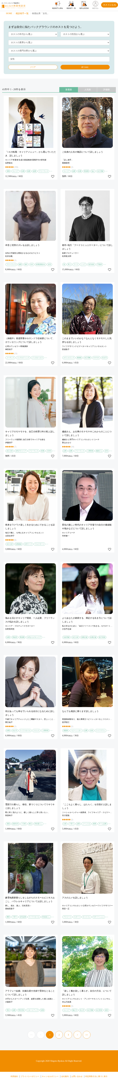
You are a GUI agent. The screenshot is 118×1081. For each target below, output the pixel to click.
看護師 (65, 730)
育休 (8, 1010)
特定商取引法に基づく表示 (96, 1076)
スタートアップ (32, 1010)
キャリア (15, 171)
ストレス (36, 730)
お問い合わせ (77, 1076)
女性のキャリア (21, 451)
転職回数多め (40, 264)
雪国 (8, 824)
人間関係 (90, 451)
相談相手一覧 (22, 13)
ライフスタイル (25, 730)
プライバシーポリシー (30, 1076)
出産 (65, 824)
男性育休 (21, 1010)
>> (86, 1035)
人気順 (87, 89)
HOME (9, 13)
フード (76, 264)
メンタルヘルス (37, 357)
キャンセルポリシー (50, 1076)
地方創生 (91, 264)
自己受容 (99, 1010)
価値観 (79, 357)
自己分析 (10, 451)
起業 (65, 451)
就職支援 (84, 637)
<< (31, 1035)
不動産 (99, 264)
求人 (69, 264)
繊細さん (99, 451)
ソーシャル (86, 824)
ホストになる (109, 5)
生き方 (104, 357)
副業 (34, 171)
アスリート (67, 917)
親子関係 (102, 637)
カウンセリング (68, 357)
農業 (8, 917)
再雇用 (14, 637)
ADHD (49, 451)
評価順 (106, 89)
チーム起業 (102, 824)
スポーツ (77, 917)
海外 (26, 264)
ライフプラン (100, 730)
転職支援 (93, 637)
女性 (49, 264)
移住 (30, 824)
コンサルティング (23, 357)
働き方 (74, 1010)
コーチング (10, 357)
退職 (8, 171)
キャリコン (86, 917)
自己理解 (100, 171)
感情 (106, 1010)
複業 (28, 171)
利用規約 (14, 1076)
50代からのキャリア (34, 637)
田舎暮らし (38, 824)
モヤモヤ (96, 357)
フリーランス (43, 171)
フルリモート (39, 544)
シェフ (83, 264)
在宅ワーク (28, 544)
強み (92, 171)
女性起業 (23, 917)
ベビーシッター (76, 730)
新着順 (68, 89)
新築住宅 (15, 824)
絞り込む (85, 67)
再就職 (86, 171)
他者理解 (66, 637)
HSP (31, 264)
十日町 (23, 824)
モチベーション (98, 917)
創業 (94, 824)
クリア (33, 67)
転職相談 (19, 544)
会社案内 (65, 1076)
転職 (22, 171)
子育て (71, 824)
